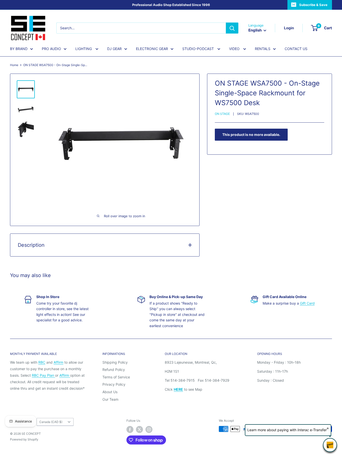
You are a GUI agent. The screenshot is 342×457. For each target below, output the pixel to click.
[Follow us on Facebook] (129, 429)
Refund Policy (113, 369)
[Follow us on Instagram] (148, 429)
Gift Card (307, 303)
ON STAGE (222, 114)
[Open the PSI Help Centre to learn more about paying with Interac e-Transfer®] (330, 445)
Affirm (58, 362)
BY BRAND (19, 49)
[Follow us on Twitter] (139, 429)
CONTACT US (296, 49)
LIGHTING (84, 49)
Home (14, 65)
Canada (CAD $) (50, 422)
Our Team (110, 399)
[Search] (232, 28)
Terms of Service (116, 377)
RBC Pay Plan (43, 375)
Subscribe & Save (313, 5)
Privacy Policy (113, 384)
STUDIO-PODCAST (198, 49)
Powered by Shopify (24, 439)
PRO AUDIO (51, 49)
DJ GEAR (114, 49)
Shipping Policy (115, 362)
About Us (109, 392)
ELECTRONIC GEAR (152, 49)
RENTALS (262, 49)
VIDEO (235, 49)
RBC (41, 362)
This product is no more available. (251, 134)
